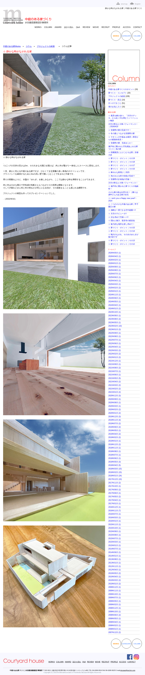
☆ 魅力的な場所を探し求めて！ (121, 224)
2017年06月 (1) (114, 493)
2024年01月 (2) (114, 309)
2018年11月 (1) (114, 448)
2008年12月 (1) (114, 608)
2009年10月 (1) (114, 594)
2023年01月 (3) (114, 329)
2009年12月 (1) (114, 587)
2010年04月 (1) (114, 577)
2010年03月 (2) (114, 580)
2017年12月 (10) (115, 479)
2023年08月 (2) (114, 319)
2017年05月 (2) (114, 497)
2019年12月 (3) (114, 417)
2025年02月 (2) (114, 288)
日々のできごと (114, 103)
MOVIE (96, 27)
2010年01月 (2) (114, 584)
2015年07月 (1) (114, 539)
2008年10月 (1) (114, 612)
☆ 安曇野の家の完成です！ (119, 130)
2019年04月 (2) (114, 434)
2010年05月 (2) (114, 573)
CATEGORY (126, 36)
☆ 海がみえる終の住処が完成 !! (121, 176)
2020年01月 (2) (114, 413)
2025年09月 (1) (114, 267)
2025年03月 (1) (114, 284)
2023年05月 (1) (114, 323)
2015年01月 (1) (114, 545)
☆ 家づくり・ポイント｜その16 (121, 169)
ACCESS (127, 27)
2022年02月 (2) (114, 354)
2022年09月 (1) (114, 333)
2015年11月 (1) (114, 525)
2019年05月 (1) (114, 430)
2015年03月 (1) (114, 542)
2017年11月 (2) (114, 483)
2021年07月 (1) (114, 371)
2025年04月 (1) (114, 281)
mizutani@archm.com (127, 670)
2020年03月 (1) (114, 406)
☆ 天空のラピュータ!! (117, 214)
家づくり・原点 (114, 100)
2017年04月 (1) (114, 500)
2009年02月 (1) (114, 605)
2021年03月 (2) (114, 385)
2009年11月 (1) (114, 591)
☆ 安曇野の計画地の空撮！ (119, 179)
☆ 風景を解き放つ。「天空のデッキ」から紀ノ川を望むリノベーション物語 (123, 118)
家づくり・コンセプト (117, 93)
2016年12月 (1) (114, 507)
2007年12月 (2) (114, 632)
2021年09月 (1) (114, 364)
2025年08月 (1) (114, 270)
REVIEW (86, 27)
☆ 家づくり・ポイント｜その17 (121, 165)
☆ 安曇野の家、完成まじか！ (120, 143)
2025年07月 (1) (114, 274)
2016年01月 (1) (114, 521)
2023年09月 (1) (114, 316)
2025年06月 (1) (114, 277)
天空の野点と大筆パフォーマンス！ (123, 183)
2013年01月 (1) (114, 563)
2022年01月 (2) (114, 357)
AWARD (58, 27)
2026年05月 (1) (114, 253)
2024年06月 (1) (114, 298)
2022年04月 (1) (114, 347)
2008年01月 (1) (114, 629)
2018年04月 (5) (114, 465)
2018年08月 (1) (114, 451)
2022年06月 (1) (114, 344)
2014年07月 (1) (114, 549)
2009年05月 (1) (114, 601)
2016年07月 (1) (114, 514)
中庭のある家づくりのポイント (121, 89)
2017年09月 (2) (114, 490)
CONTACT (137, 27)
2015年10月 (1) (114, 528)
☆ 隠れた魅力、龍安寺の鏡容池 (121, 221)
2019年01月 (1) (114, 441)
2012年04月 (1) (114, 570)
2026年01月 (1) (114, 263)
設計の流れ (68, 27)
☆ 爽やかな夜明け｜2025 (118, 172)
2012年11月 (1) (114, 566)
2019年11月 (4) (114, 420)
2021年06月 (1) (114, 375)
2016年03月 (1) (114, 518)
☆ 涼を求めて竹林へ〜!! (118, 217)
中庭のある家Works (12, 46)
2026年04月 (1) (114, 256)
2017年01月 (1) (114, 504)
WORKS (38, 27)
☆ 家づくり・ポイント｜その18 (121, 162)
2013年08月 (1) (114, 559)
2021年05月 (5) (114, 378)
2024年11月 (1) (114, 295)
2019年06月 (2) (114, 427)
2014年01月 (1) (114, 556)
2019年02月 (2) (114, 437)
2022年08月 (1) (114, 336)
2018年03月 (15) (115, 469)
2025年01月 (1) (114, 291)
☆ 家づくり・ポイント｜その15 (121, 228)
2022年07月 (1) (114, 340)
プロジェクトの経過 (46, 46)
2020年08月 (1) (114, 403)
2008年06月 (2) (114, 615)
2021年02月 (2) (114, 389)
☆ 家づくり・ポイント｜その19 (121, 158)
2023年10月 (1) (114, 312)
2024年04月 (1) (114, 305)
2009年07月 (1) (114, 598)
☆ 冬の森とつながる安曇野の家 (121, 133)
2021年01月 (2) (114, 392)
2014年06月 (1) (114, 552)
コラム (29, 46)
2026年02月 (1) (114, 260)
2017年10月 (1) (114, 486)
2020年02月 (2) (114, 410)
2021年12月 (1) (114, 361)
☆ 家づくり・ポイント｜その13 (121, 241)
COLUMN (48, 27)
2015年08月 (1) (114, 535)
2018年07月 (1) (114, 455)
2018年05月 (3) (114, 462)
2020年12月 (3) (114, 396)
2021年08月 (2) (114, 368)
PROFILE (116, 27)
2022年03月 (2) (114, 350)
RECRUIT (106, 27)
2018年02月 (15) (115, 472)
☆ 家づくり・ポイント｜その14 (121, 231)
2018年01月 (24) (115, 476)
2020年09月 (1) (114, 399)
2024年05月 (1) (114, 302)
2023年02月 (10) (115, 326)
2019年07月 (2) (114, 424)
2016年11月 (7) (114, 511)
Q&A (78, 27)
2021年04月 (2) (114, 382)
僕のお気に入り (114, 107)
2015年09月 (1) (114, 531)
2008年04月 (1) (114, 622)
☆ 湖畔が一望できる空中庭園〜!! (122, 210)
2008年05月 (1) (114, 619)
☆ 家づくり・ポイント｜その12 (121, 244)
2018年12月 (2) (114, 444)
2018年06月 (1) (114, 458)
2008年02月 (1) (114, 625)
